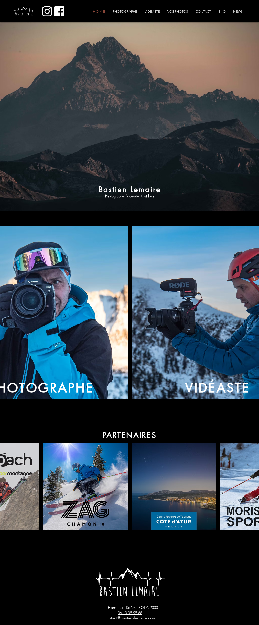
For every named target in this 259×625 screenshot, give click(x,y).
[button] (178, 11)
